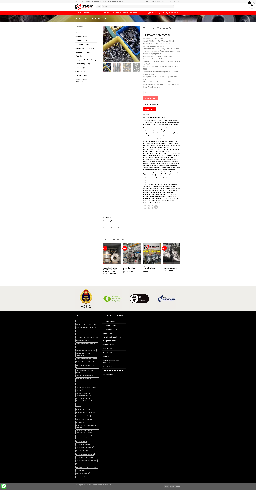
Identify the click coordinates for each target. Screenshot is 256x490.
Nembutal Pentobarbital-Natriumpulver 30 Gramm (84, 437)
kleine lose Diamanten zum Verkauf (85, 405)
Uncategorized (108, 374)
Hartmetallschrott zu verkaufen (153, 145)
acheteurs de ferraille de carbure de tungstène (162, 120)
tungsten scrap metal (173, 198)
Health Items (81, 33)
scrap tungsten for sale (156, 188)
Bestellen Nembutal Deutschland (86, 344)
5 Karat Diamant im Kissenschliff (86, 334)
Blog (153, 1)
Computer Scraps (83, 52)
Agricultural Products (91, 337)
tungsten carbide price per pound (154, 190)
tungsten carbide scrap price (168, 196)
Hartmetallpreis (159, 143)
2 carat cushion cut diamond (88, 321)
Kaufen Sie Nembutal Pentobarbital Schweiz (83, 394)
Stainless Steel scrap (170, 268)
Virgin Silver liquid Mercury (149, 269)
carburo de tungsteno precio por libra (164, 127)
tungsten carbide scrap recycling (154, 198)
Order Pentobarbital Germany (86, 457)
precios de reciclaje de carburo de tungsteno (158, 163)
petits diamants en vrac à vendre (87, 467)
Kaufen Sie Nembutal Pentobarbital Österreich (84, 400)
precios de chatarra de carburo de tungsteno (163, 161)
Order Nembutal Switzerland (85, 451)
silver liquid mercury (82, 473)
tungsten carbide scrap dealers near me (156, 194)
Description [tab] (107, 217)
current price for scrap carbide (153, 135)
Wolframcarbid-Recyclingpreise (153, 200)
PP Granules (80, 470)
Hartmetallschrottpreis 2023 (152, 149)
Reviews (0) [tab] (108, 221)
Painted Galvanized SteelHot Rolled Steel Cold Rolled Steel (110, 270)
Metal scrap (159, 153)
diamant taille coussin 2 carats (86, 387)
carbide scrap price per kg (156, 125)
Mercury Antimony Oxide (84, 419)
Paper (78, 464)
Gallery (147, 1)
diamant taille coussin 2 (83, 384)
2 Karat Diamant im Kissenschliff (86, 324)
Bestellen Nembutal (82, 340)
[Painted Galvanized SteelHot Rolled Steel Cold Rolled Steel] (112, 253)
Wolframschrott (170, 200)
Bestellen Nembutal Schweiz (85, 347)
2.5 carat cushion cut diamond (86, 327)
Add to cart (150, 98)
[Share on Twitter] (148, 207)
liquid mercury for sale (83, 409)
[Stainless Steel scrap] (171, 253)
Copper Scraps (82, 37)
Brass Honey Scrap (83, 64)
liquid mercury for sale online (85, 412)
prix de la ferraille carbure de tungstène (162, 168)
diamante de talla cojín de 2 (85, 375)
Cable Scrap (80, 71)
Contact (133, 13)
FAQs (158, 1)
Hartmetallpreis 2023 (171, 143)
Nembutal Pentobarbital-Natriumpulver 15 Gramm (84, 432)
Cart (163, 1)
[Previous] (106, 43)
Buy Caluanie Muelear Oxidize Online (85, 366)
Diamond (79, 390)
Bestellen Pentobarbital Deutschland (83, 354)
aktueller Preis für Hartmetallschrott (154, 123)
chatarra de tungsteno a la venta (163, 131)
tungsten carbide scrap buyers (164, 192)
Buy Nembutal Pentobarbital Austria (85, 371)
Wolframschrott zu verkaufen (152, 202)
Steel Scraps (80, 56)
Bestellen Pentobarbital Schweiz (86, 359)
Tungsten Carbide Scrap (95, 18)
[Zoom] (106, 59)
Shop (169, 1)
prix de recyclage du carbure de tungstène (160, 174)
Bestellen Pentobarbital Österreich (87, 362)
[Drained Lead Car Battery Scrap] (132, 253)
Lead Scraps (80, 67)
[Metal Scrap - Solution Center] (84, 7)
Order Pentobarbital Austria (85, 454)
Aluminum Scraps (82, 44)
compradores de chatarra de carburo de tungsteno (160, 133)
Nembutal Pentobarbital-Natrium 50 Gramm (87, 426)
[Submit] (172, 7)
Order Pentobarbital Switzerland (86, 460)
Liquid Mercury (81, 40)
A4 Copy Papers (82, 75)
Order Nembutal (81, 441)
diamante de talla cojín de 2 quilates (85, 380)
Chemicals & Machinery (112, 13)
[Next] (137, 43)
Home (78, 18)
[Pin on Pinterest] (156, 207)
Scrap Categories (83, 13)
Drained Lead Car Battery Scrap (129, 269)
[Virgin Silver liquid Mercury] (152, 253)
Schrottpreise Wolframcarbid (163, 184)
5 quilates (79, 337)
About (125, 13)
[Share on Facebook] (145, 207)
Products (97, 13)
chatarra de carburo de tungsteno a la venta (157, 129)
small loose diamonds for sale (86, 477)
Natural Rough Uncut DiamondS (84, 80)
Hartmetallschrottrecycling (154, 151)
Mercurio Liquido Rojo (83, 416)
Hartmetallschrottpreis (161, 147)
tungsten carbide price (172, 188)
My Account (176, 1)
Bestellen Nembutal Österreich (86, 350)
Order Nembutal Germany (84, 447)
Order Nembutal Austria (84, 444)
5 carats (78, 331)
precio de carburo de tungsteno (161, 155)
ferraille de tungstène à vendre (161, 141)
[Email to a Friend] (152, 207)
